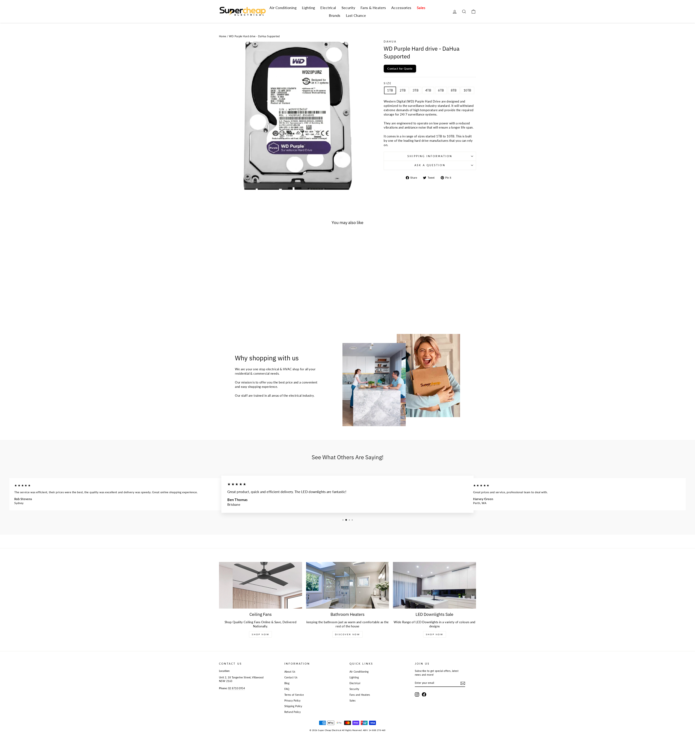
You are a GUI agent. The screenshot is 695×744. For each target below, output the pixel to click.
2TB (403, 90)
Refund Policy (292, 711)
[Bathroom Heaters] (347, 585)
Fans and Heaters (359, 694)
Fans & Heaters (373, 7)
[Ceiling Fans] (260, 585)
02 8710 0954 (236, 688)
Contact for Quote (399, 68)
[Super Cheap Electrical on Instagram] (417, 694)
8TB (454, 90)
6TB (441, 90)
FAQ (286, 688)
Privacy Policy (292, 700)
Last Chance (356, 15)
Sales (421, 7)
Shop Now (260, 634)
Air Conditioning (282, 7)
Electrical (328, 7)
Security (348, 7)
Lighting (308, 7)
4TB (428, 90)
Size (388, 83)
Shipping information (429, 156)
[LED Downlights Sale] (434, 585)
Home (222, 36)
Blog (287, 683)
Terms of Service (294, 694)
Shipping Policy (293, 706)
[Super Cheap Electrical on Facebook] (424, 694)
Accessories (401, 7)
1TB (390, 90)
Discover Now (347, 634)
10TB (467, 90)
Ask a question (429, 165)
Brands (334, 15)
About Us (289, 671)
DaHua (390, 41)
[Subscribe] (462, 683)
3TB (415, 90)
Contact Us (291, 677)
